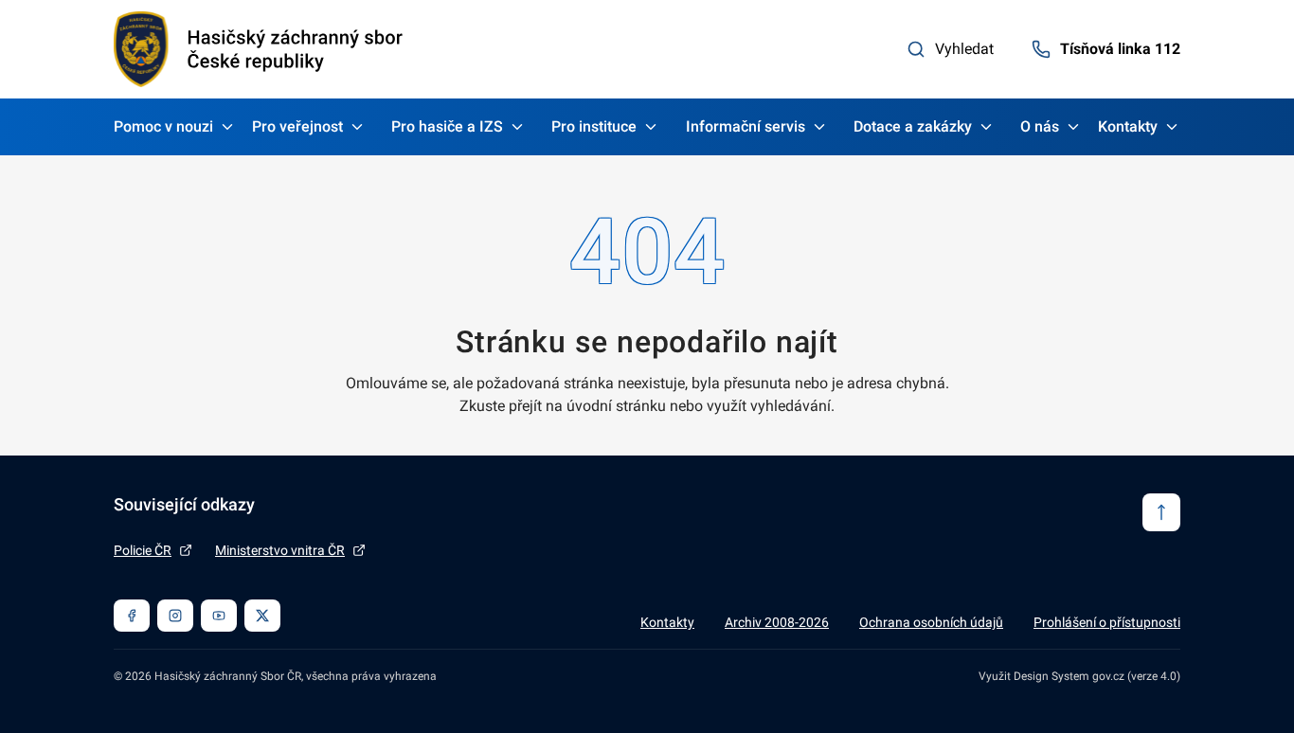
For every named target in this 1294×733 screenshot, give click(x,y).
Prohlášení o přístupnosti (1106, 622)
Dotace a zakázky (913, 126)
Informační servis (745, 126)
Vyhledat (964, 49)
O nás (1039, 126)
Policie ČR (142, 550)
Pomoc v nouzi (163, 126)
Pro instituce (594, 126)
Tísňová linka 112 (1120, 49)
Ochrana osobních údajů (931, 622)
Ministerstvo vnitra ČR (280, 550)
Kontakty (1128, 126)
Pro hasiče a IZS (447, 126)
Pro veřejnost (297, 126)
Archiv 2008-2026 (777, 622)
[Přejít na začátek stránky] (1161, 512)
